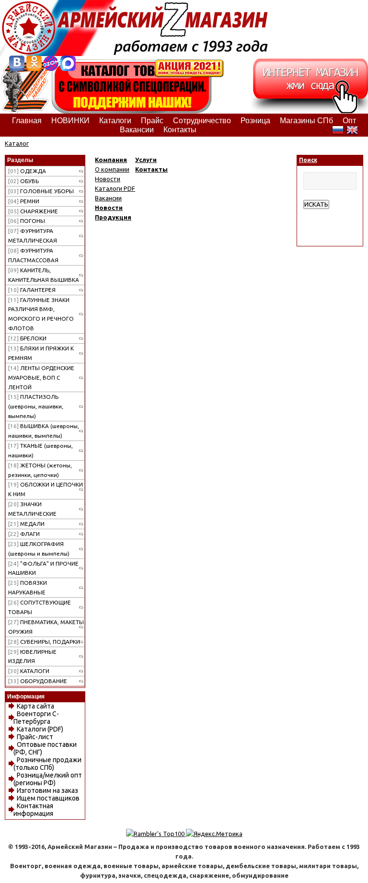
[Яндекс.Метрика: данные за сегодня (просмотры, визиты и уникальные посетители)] (214, 833)
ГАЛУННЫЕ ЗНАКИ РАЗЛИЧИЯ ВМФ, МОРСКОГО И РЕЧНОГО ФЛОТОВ (41, 314)
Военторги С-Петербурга (36, 717)
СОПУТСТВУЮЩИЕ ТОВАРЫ (39, 607)
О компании (112, 169)
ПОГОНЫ (26, 221)
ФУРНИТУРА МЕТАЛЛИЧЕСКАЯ (32, 236)
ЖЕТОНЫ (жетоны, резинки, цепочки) (40, 470)
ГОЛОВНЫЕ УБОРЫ (41, 191)
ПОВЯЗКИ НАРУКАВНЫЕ (27, 587)
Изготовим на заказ (47, 790)
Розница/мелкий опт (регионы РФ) (47, 779)
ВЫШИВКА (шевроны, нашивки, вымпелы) (43, 431)
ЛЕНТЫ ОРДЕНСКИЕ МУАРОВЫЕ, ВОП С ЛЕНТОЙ (41, 377)
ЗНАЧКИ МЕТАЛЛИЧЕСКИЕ (32, 509)
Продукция (113, 217)
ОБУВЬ (23, 181)
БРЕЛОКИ (27, 338)
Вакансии (108, 198)
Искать (316, 204)
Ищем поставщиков (48, 798)
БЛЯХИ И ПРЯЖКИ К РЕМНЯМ (41, 353)
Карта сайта (35, 706)
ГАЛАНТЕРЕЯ (32, 290)
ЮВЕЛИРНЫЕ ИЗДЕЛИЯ (32, 656)
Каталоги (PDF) (40, 729)
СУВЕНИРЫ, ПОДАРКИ (44, 642)
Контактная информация (33, 809)
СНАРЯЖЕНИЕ (33, 211)
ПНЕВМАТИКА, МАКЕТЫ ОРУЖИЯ (46, 627)
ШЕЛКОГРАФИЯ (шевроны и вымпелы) (38, 549)
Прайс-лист (35, 737)
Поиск (308, 160)
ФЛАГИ (24, 534)
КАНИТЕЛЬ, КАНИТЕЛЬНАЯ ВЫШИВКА (43, 275)
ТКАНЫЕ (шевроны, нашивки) (40, 450)
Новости (107, 178)
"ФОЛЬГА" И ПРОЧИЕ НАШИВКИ (43, 568)
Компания (111, 159)
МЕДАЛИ (26, 524)
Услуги (146, 159)
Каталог (17, 143)
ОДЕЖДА (27, 171)
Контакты (151, 169)
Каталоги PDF (115, 188)
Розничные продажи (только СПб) (47, 763)
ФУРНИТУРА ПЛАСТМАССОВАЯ (33, 255)
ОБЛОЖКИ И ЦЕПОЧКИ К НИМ (45, 489)
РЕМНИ (23, 201)
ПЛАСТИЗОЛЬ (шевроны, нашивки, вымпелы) (35, 406)
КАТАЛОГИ (28, 671)
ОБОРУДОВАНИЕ (37, 681)
